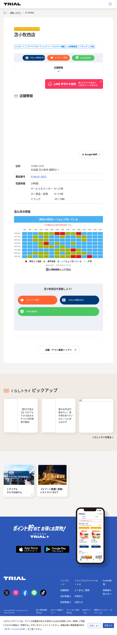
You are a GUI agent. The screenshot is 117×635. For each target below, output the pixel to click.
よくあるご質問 (81, 590)
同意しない (95, 625)
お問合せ (78, 596)
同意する (108, 625)
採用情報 (64, 602)
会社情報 (64, 596)
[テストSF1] (96, 415)
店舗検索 (64, 590)
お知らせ (78, 602)
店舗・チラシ (15, 13)
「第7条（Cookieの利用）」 (15, 629)
